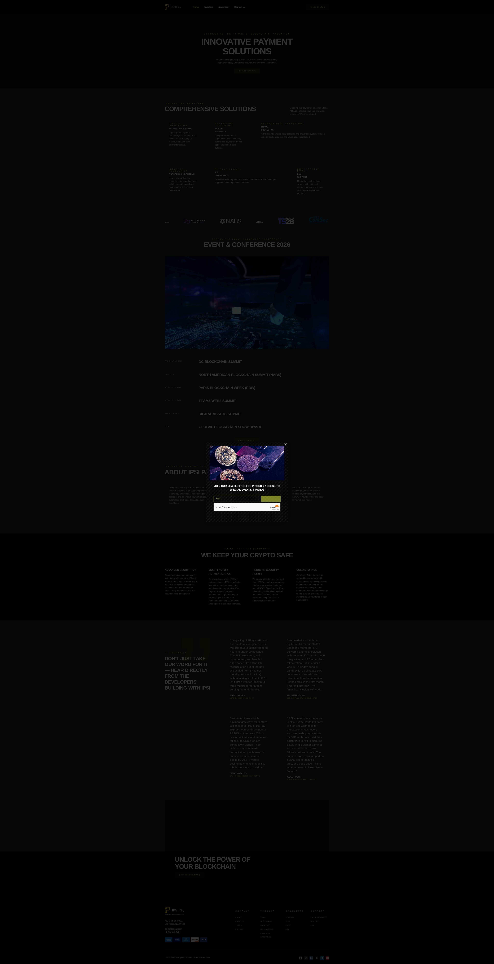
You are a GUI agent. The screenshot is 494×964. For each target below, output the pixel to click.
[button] (285, 445)
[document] (247, 482)
